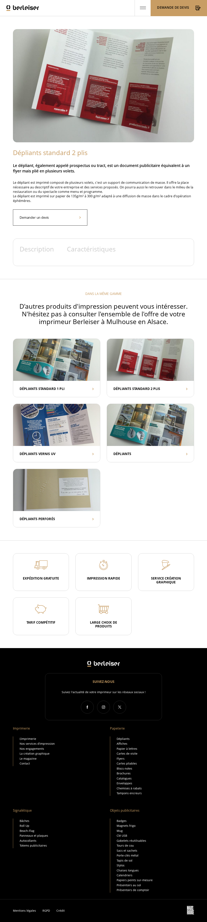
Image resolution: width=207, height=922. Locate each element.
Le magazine (28, 758)
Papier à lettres (127, 749)
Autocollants (28, 841)
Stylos (121, 865)
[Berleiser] (22, 8)
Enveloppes (124, 783)
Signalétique (22, 810)
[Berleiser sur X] (119, 707)
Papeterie (117, 728)
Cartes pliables (127, 763)
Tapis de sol (124, 860)
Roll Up (24, 826)
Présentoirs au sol (129, 885)
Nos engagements (32, 749)
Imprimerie (21, 728)
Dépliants (123, 739)
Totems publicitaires (33, 845)
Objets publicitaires (124, 810)
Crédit (60, 910)
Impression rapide (103, 578)
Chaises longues (128, 870)
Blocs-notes (124, 768)
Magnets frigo (126, 826)
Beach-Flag (27, 831)
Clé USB (122, 836)
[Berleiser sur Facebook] (87, 707)
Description (37, 249)
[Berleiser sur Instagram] (103, 707)
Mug (120, 831)
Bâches (24, 821)
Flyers (121, 758)
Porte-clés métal (127, 855)
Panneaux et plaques (34, 836)
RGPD (46, 910)
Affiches (122, 744)
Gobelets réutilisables (131, 841)
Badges (122, 821)
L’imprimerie (28, 739)
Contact (25, 763)
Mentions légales (24, 910)
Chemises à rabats (129, 788)
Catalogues (124, 778)
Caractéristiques (91, 249)
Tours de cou (125, 845)
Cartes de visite (127, 753)
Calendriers (124, 875)
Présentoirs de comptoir (133, 890)
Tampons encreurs (129, 793)
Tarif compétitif (41, 622)
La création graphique (35, 753)
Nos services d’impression (37, 744)
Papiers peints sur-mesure (135, 880)
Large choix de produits (103, 624)
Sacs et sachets (127, 850)
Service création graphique (166, 580)
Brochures (124, 773)
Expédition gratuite (41, 578)
